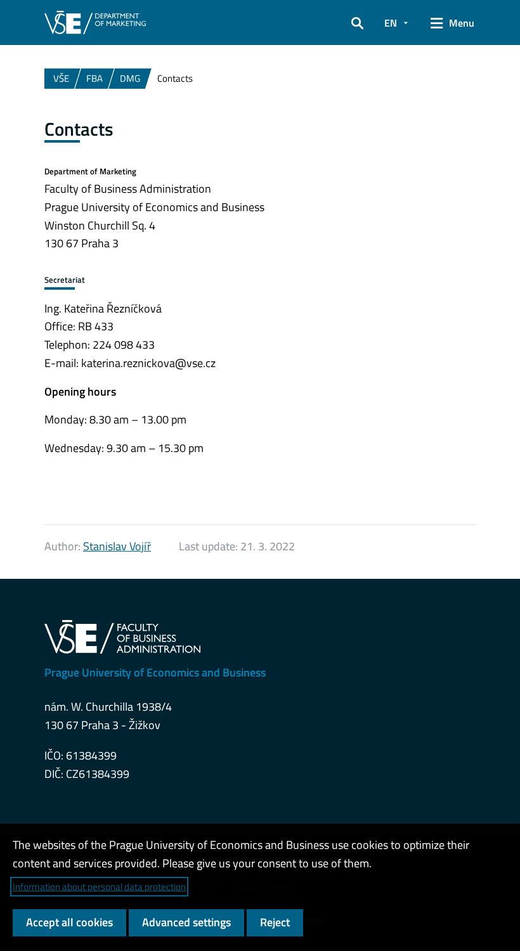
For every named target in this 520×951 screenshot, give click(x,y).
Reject (275, 922)
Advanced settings (186, 922)
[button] (357, 22)
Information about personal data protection (99, 886)
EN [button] (390, 22)
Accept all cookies (69, 922)
